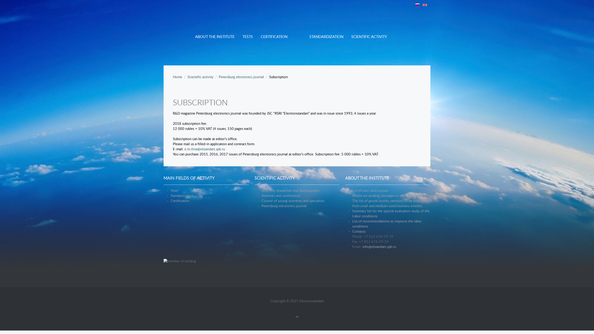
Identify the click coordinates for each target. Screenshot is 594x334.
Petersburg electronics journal (241, 77)
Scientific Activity (369, 37)
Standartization (182, 196)
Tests (247, 37)
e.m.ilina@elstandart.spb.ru (204, 149)
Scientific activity (200, 77)
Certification (274, 37)
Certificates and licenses (370, 191)
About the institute (215, 37)
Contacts (358, 231)
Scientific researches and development (290, 191)
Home (177, 77)
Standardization (326, 37)
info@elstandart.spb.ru (379, 247)
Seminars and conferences (280, 196)
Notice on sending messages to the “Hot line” (386, 196)
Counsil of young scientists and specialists (292, 201)
